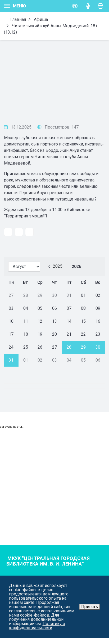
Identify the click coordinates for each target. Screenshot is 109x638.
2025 (57, 266)
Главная (17, 19)
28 (69, 347)
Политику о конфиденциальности (37, 625)
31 (11, 360)
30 (98, 347)
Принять (89, 606)
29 (83, 347)
